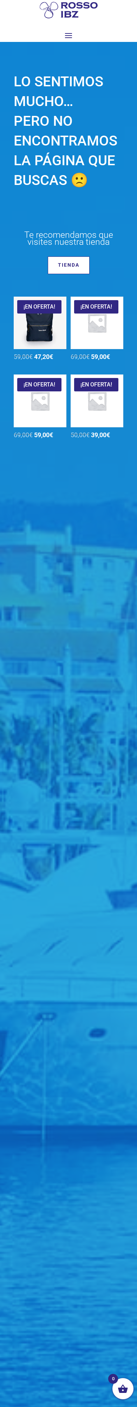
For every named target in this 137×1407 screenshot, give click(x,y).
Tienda (68, 265)
